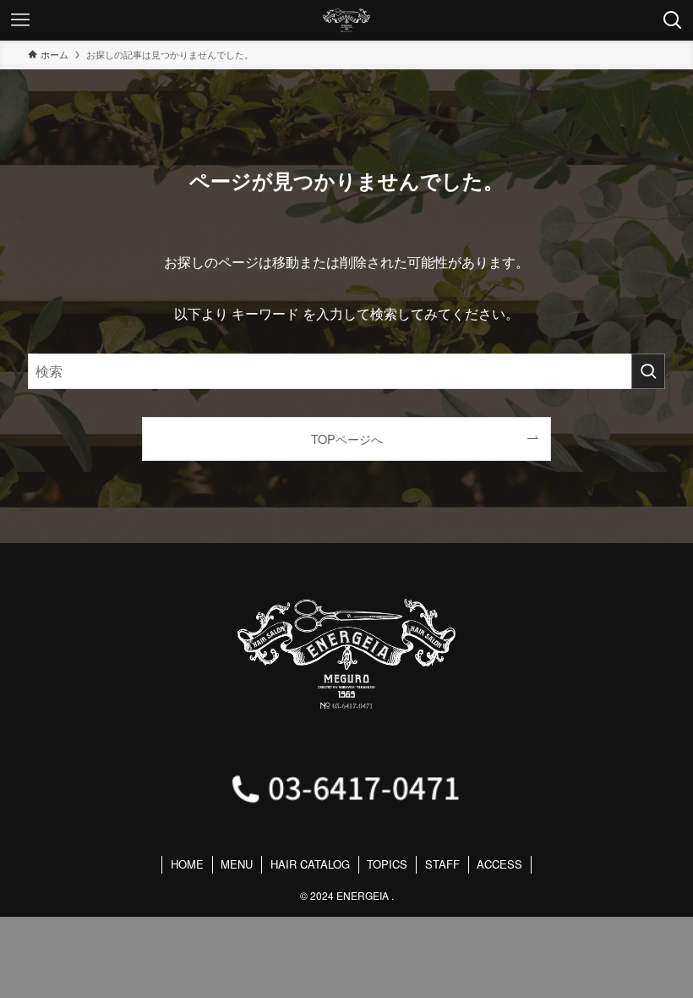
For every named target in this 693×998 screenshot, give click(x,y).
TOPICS (387, 864)
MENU (237, 864)
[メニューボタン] (20, 20)
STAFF (442, 864)
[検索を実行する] (648, 371)
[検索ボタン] (672, 20)
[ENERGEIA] (346, 20)
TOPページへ (347, 438)
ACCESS (499, 864)
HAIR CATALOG (310, 864)
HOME (187, 864)
